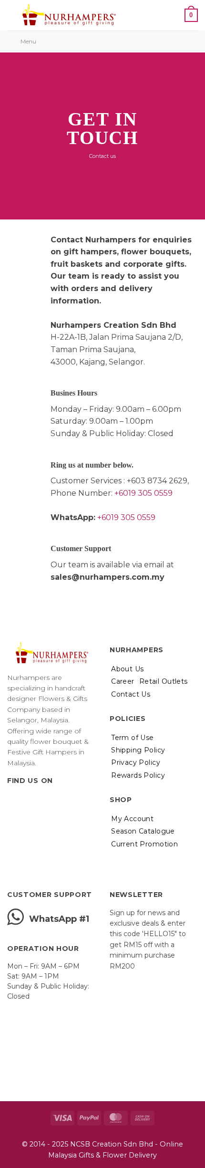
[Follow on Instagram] (25, 800)
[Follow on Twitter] (36, 800)
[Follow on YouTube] (59, 800)
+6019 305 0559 (143, 493)
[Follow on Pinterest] (47, 800)
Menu (28, 41)
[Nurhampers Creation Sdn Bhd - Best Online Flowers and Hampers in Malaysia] (68, 15)
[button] (142, 15)
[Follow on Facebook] (13, 800)
